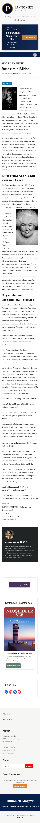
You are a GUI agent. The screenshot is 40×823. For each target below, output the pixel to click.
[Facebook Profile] (21, 542)
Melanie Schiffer (13, 73)
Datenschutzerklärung (17, 806)
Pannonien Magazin (20, 800)
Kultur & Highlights (13, 63)
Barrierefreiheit (34, 806)
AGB (26, 806)
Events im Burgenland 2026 (19, 585)
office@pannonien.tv (8, 753)
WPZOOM (20, 817)
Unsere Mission (7, 719)
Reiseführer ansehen (20, 786)
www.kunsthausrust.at (10, 519)
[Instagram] (27, 542)
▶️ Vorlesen (7, 84)
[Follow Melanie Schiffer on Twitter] (24, 542)
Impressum (5, 806)
